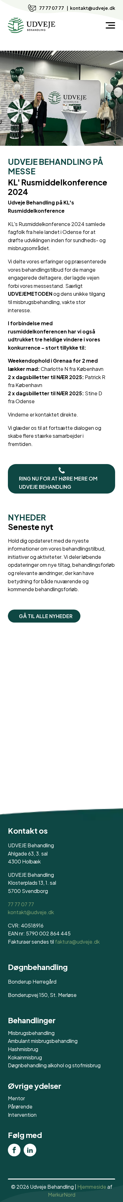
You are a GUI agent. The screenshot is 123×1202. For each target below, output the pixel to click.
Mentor (16, 1098)
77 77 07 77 (52, 8)
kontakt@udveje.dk (92, 8)
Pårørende (20, 1106)
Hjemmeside (91, 1186)
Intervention (22, 1114)
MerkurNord (61, 1194)
